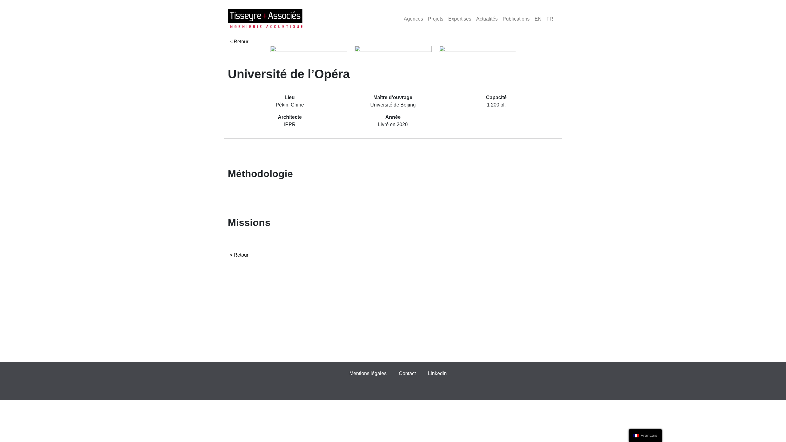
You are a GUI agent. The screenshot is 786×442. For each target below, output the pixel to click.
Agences (413, 18)
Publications (516, 18)
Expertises (459, 18)
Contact (407, 373)
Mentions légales (368, 373)
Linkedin (437, 373)
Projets (435, 18)
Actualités (487, 18)
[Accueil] (265, 18)
